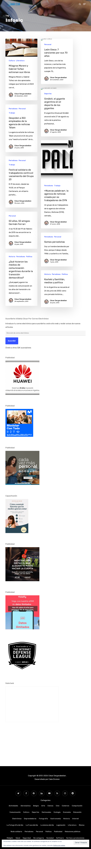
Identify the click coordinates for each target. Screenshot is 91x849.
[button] (84, 4)
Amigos (36, 806)
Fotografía (43, 819)
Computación (77, 806)
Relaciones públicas (72, 832)
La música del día (47, 825)
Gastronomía (55, 819)
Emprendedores (30, 819)
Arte (43, 806)
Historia (12, 257)
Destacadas (46, 812)
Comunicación (15, 812)
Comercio (65, 806)
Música (81, 825)
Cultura (12, 61)
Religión (10, 838)
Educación (77, 812)
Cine (57, 806)
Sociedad (50, 838)
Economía (67, 812)
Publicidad (58, 832)
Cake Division (54, 779)
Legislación (60, 825)
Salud (18, 838)
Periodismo (13, 109)
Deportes (48, 94)
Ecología (57, 812)
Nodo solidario (16, 832)
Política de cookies (59, 845)
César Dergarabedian (22, 94)
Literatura (20, 61)
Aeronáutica (26, 806)
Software (60, 838)
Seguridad (27, 838)
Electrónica (16, 819)
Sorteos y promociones (75, 838)
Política (29, 257)
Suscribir (12, 341)
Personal (47, 44)
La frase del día (32, 825)
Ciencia (50, 806)
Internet (75, 819)
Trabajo (12, 113)
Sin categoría (38, 838)
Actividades (13, 806)
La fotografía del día (15, 825)
